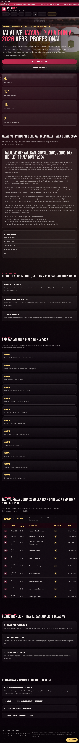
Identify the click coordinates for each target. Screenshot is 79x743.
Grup (21, 14)
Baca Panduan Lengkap (39, 67)
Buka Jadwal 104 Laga (39, 61)
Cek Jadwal (51, 14)
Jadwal (28, 14)
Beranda (5, 14)
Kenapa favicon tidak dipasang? (18, 708)
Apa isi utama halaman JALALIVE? (18, 688)
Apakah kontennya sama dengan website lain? (24, 701)
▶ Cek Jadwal (72, 739)
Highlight (42, 14)
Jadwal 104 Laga (39, 245)
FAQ (35, 14)
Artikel (14, 14)
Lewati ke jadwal (5, 1)
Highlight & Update (39, 249)
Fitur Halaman (39, 241)
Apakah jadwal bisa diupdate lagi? (19, 716)
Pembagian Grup (39, 237)
